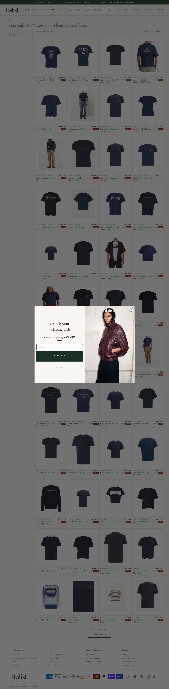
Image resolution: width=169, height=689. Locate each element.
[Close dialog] (131, 309)
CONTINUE (59, 355)
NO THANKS (59, 367)
